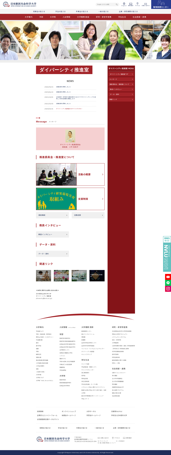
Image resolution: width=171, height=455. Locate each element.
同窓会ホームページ (93, 415)
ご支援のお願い (40, 372)
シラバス (62, 356)
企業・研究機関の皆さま (128, 11)
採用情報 (40, 411)
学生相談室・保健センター (89, 367)
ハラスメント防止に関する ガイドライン (93, 387)
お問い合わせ (146, 5)
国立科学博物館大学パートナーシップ (92, 396)
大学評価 (38, 375)
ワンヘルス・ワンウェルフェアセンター (93, 349)
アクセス (137, 5)
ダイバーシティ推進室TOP (119, 74)
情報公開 (38, 357)
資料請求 (130, 5)
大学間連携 (115, 343)
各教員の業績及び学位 (66, 353)
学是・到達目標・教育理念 (43, 334)
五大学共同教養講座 (118, 381)
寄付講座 (114, 375)
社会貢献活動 (116, 396)
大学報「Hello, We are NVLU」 (45, 380)
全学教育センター (65, 350)
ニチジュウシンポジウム (119, 337)
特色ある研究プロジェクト (119, 334)
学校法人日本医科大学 (119, 415)
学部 (41, 17)
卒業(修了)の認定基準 (66, 364)
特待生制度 (84, 378)
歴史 (37, 343)
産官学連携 (115, 354)
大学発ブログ (40, 377)
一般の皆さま (103, 11)
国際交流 (38, 354)
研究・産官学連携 (103, 17)
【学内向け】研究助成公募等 (120, 349)
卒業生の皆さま (82, 11)
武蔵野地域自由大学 (118, 387)
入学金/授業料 (40, 366)
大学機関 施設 (83, 17)
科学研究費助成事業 (118, 351)
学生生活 (122, 17)
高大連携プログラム (118, 390)
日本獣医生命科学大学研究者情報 (121, 331)
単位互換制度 (85, 381)
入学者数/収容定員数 (42, 363)
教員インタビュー (45, 234)
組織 (37, 349)
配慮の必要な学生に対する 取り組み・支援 (93, 390)
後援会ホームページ (69, 415)
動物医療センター (86, 331)
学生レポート (85, 399)
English (124, 5)
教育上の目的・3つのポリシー (45, 337)
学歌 (37, 351)
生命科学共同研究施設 (87, 346)
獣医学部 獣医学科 (65, 338)
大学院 (53, 17)
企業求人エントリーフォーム (47, 415)
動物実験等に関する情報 (119, 360)
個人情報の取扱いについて (108, 443)
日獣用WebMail (116, 411)
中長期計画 (39, 340)
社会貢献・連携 (139, 17)
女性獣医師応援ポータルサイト (48, 419)
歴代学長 (38, 346)
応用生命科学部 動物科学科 (67, 344)
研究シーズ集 (116, 363)
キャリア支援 (85, 364)
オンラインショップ (69, 411)
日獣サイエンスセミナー (119, 373)
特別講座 (114, 384)
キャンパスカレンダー (87, 370)
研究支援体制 (116, 357)
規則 (37, 369)
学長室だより (40, 331)
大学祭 (83, 393)
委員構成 (41, 215)
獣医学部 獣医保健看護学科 (67, 341)
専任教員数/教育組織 (42, 360)
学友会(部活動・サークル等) (89, 384)
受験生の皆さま (39, 11)
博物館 (83, 337)
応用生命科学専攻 (65, 386)
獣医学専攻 (63, 380)
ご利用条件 (121, 441)
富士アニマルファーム (87, 334)
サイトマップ (104, 441)
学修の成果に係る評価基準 (67, 361)
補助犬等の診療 (116, 393)
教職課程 (62, 367)
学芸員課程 (63, 370)
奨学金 (83, 375)
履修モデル (63, 359)
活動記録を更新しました (63, 87)
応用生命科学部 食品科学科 (67, 347)
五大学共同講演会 (117, 378)
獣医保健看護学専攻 (65, 383)
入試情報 (66, 17)
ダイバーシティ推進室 (87, 351)
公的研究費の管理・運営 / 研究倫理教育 (123, 346)
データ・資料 (43, 254)
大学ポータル (91, 411)
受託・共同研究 (116, 340)
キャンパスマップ (86, 354)
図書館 (83, 340)
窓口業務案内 (85, 373)
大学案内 (29, 17)
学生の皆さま (60, 11)
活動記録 (77, 215)
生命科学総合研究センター (89, 343)
